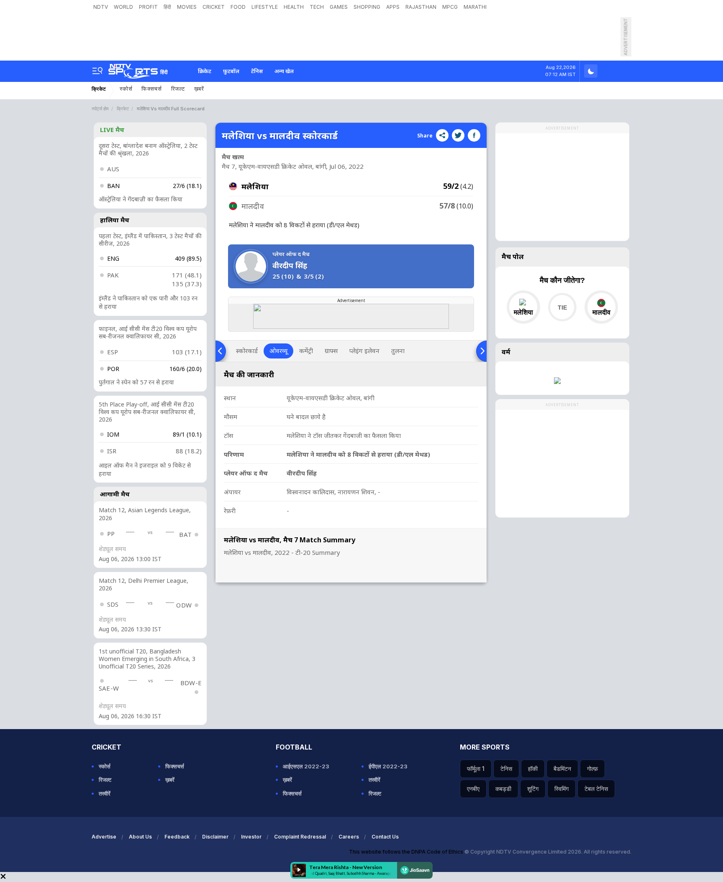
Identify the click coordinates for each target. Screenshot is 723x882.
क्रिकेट (204, 71)
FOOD (238, 7)
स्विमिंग (561, 788)
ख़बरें (199, 89)
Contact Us (385, 837)
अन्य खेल (284, 71)
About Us (140, 837)
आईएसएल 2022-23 (306, 766)
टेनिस (257, 71)
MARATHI (475, 7)
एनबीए (473, 788)
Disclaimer (215, 837)
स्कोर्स (126, 89)
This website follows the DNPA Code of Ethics (406, 852)
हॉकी (533, 768)
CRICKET (214, 7)
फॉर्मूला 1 (476, 768)
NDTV (100, 7)
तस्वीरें (104, 793)
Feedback (177, 837)
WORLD (123, 7)
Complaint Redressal (300, 837)
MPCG (450, 7)
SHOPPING (367, 7)
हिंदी (167, 7)
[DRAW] (562, 307)
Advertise (104, 837)
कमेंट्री (306, 350)
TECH (317, 7)
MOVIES (187, 7)
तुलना (398, 350)
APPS (393, 7)
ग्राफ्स (331, 350)
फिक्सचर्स (151, 89)
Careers (348, 837)
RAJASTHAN (420, 7)
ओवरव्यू (278, 350)
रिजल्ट (178, 89)
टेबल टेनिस (596, 788)
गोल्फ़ (592, 768)
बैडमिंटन (562, 768)
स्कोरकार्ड (247, 350)
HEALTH (294, 7)
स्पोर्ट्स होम (100, 109)
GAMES (339, 7)
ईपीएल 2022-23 (388, 766)
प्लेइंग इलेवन (364, 350)
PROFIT (148, 7)
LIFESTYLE (264, 7)
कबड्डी (503, 788)
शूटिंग (532, 788)
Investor (251, 837)
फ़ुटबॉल (231, 71)
